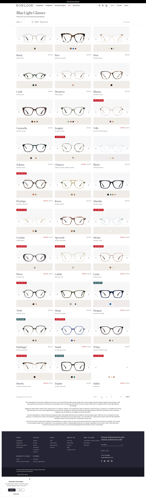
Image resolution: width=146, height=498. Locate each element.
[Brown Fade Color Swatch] (36, 340)
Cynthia (20, 237)
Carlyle (58, 274)
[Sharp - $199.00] (73, 294)
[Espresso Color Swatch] (75, 49)
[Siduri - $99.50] (111, 367)
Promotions (87, 443)
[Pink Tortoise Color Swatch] (33, 195)
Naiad (58, 347)
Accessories (19, 447)
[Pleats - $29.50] (34, 258)
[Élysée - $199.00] (111, 148)
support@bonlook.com (107, 457)
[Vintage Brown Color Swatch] (73, 267)
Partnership (70, 443)
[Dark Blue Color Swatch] (108, 195)
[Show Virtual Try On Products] (32, 22)
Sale (69, 5)
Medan (96, 237)
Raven (58, 201)
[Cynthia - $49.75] (34, 221)
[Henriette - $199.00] (73, 75)
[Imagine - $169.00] (73, 112)
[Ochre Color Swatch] (113, 195)
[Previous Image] (19, 39)
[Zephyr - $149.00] (73, 367)
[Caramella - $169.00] (34, 112)
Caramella (21, 128)
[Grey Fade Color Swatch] (33, 340)
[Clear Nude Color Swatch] (109, 49)
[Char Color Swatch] (37, 122)
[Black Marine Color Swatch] (74, 231)
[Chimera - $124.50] (73, 148)
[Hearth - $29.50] (34, 367)
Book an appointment (39, 461)
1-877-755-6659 (105, 455)
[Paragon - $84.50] (111, 294)
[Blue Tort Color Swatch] (33, 304)
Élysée (96, 164)
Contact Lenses (71, 449)
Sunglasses (49, 5)
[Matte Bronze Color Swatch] (110, 267)
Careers (69, 445)
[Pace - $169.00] (73, 39)
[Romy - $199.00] (34, 39)
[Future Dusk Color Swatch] (72, 340)
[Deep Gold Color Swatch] (34, 49)
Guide (18, 459)
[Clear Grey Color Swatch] (38, 158)
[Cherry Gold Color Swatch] (110, 340)
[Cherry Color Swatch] (72, 377)
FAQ (51, 440)
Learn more (23, 485)
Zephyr (58, 383)
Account (119, 5)
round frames (57, 421)
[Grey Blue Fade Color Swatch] (75, 304)
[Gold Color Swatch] (110, 158)
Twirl (19, 310)
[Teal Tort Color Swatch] (33, 85)
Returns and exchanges (22, 461)
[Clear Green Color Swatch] (71, 304)
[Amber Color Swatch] (74, 340)
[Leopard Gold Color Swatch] (113, 340)
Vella (95, 128)
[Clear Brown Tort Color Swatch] (74, 195)
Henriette (60, 91)
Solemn (20, 164)
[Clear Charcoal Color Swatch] (115, 195)
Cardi (19, 91)
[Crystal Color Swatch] (33, 158)
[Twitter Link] (108, 461)
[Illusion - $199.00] (111, 75)
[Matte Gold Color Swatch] (33, 231)
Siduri (96, 383)
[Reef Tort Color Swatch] (71, 122)
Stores (126, 5)
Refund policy (53, 445)
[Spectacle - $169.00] (73, 221)
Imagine (59, 128)
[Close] (30, 479)
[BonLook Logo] (24, 5)
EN (112, 5)
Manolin (97, 201)
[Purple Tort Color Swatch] (36, 304)
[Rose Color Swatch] (78, 122)
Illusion (97, 91)
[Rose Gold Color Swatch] (73, 85)
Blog (68, 447)
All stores (35, 459)
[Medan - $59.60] (111, 221)
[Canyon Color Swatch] (36, 158)
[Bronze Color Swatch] (113, 158)
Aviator (35, 440)
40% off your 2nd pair (73, 1)
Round (35, 443)
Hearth (20, 383)
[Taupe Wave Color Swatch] (113, 122)
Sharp (58, 310)
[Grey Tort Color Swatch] (34, 267)
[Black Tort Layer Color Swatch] (35, 122)
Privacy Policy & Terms (22, 474)
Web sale (86, 445)
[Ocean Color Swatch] (110, 195)
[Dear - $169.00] (111, 39)
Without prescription (21, 445)
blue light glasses (77, 424)
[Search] (99, 5)
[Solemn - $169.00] (34, 148)
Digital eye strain (30, 408)
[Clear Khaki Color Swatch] (72, 195)
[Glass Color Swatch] (110, 231)
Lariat (96, 274)
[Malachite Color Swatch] (68, 122)
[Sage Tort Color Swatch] (31, 158)
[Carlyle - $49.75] (73, 258)
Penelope (21, 201)
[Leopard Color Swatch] (112, 49)
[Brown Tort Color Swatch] (32, 122)
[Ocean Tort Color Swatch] (36, 195)
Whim (96, 347)
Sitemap (52, 447)
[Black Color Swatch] (36, 231)
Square (35, 445)
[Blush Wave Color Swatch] (110, 122)
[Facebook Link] (101, 461)
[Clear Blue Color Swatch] (73, 49)
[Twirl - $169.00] (34, 294)
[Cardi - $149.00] (34, 75)
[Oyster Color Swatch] (114, 49)
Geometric (36, 449)
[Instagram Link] (105, 461)
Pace (57, 55)
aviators (48, 421)
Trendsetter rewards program (92, 440)
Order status (53, 443)
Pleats (19, 274)
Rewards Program (60, 5)
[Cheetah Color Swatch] (71, 49)
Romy (19, 55)
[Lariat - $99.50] (111, 258)
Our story (69, 440)
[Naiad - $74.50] (73, 331)
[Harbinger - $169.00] (34, 331)
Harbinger (21, 347)
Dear (95, 55)
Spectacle (60, 237)
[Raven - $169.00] (73, 185)
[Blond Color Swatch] (75, 122)
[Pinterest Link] (112, 461)
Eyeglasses (39, 5)
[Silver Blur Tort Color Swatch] (73, 158)
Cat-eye (35, 452)
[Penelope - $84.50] (34, 185)
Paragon (97, 310)
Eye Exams (76, 5)
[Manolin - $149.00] (111, 185)
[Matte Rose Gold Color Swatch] (109, 377)
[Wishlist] (102, 5)
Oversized (36, 447)
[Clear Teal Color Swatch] (74, 377)
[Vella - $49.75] (111, 112)
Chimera (59, 164)
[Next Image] (50, 39)
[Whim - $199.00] (111, 331)
